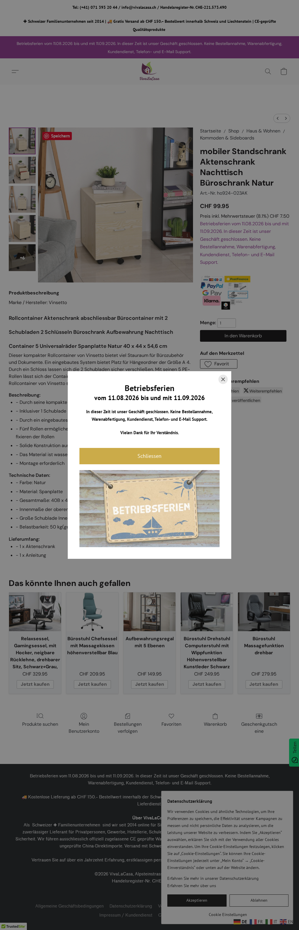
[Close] (223, 379)
